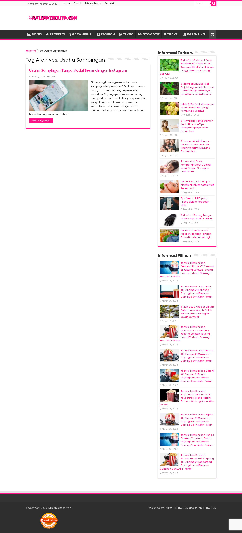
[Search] (213, 3)
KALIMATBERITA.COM (176, 508)
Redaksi (109, 3)
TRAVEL (173, 34)
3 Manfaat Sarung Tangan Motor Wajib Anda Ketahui (196, 216)
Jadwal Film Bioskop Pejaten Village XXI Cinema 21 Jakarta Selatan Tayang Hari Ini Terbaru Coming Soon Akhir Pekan (187, 269)
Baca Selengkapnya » (41, 120)
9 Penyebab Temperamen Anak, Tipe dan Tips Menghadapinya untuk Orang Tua (197, 126)
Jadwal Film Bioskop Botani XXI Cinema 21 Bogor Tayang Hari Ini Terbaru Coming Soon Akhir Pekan (197, 376)
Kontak (77, 3)
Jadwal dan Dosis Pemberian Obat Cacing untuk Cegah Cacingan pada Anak (196, 166)
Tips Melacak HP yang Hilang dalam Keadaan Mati (195, 201)
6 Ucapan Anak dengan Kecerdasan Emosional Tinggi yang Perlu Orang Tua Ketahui (195, 146)
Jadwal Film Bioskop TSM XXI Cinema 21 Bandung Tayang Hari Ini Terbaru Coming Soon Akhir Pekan (196, 292)
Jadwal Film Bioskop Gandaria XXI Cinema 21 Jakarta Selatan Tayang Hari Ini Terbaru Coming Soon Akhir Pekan (185, 333)
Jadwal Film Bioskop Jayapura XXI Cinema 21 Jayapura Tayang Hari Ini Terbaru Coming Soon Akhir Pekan (187, 397)
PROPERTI (57, 34)
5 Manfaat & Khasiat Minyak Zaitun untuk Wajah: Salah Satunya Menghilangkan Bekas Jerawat (197, 312)
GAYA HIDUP (81, 34)
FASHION (108, 34)
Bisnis (53, 76)
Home (66, 3)
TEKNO (128, 34)
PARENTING (196, 34)
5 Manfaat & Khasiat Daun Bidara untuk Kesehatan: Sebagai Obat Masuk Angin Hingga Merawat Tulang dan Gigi (187, 67)
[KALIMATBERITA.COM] (53, 18)
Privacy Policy (93, 3)
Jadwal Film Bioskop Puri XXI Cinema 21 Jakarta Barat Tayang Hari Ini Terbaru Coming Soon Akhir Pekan (198, 440)
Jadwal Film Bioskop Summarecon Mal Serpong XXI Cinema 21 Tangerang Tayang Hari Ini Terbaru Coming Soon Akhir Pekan (187, 461)
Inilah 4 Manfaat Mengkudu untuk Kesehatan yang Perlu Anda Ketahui (197, 107)
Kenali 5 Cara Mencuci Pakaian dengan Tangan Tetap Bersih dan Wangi (196, 234)
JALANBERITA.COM (205, 508)
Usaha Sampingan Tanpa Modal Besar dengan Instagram (78, 70)
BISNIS (37, 34)
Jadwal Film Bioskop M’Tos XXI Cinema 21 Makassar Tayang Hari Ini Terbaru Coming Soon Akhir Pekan (197, 356)
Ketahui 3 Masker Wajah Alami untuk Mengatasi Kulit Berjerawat (197, 185)
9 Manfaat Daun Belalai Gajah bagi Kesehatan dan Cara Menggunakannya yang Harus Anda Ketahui (197, 89)
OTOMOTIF (151, 34)
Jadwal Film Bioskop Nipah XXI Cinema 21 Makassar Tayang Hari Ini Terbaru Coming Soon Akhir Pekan (197, 420)
